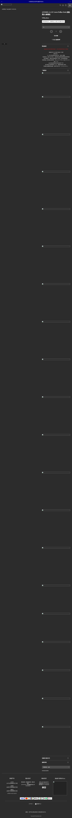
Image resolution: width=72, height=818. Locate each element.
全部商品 (4, 9)
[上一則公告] (1, 1)
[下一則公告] (70, 1)
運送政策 (23, 782)
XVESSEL (14, 9)
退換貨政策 (28, 782)
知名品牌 (9, 9)
